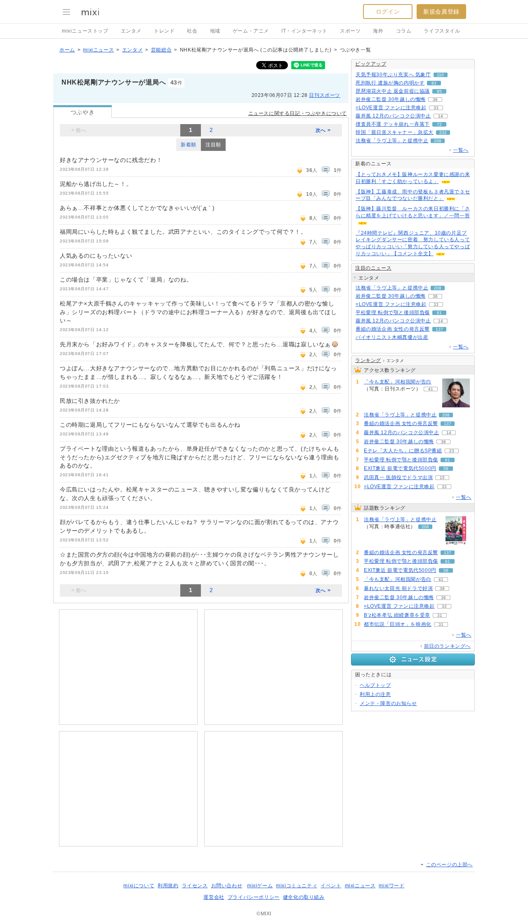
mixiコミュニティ (296, 886)
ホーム (67, 50)
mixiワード (391, 886)
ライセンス (195, 886)
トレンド (164, 31)
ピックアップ (371, 64)
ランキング (368, 360)
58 (445, 468)
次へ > (323, 130)
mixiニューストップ (85, 31)
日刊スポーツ (324, 95)
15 (442, 477)
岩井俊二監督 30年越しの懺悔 (391, 99)
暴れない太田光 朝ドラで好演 (398, 588)
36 (435, 99)
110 (440, 75)
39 (442, 588)
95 (439, 91)
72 (439, 124)
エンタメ (131, 31)
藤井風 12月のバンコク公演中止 (393, 116)
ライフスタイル (442, 31)
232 (443, 132)
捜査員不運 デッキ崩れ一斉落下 (393, 124)
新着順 (188, 145)
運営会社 (213, 897)
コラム (404, 31)
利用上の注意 (375, 694)
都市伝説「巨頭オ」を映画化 (397, 624)
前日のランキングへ (447, 646)
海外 (378, 31)
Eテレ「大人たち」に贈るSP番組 (403, 451)
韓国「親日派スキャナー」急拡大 (395, 132)
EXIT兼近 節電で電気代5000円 (400, 468)
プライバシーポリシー (254, 897)
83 (433, 83)
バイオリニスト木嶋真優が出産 (392, 337)
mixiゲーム (260, 886)
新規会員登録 (441, 11)
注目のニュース (373, 268)
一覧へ (461, 150)
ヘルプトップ (375, 685)
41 (430, 389)
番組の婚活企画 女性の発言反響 (393, 329)
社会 (192, 31)
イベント (331, 886)
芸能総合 (161, 50)
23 (451, 451)
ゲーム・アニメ (251, 31)
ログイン (388, 11)
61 (439, 312)
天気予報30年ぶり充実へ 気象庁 (393, 75)
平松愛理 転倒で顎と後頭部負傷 (393, 312)
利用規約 (168, 886)
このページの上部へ (449, 865)
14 (440, 116)
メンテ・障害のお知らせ (388, 703)
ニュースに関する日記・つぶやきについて (297, 113)
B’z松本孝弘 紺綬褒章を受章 (397, 615)
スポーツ (350, 31)
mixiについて (138, 886)
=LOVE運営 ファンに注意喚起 (391, 108)
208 (437, 141)
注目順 (213, 145)
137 (439, 329)
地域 (215, 31)
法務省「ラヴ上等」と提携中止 (392, 140)
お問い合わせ (227, 886)
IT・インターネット (304, 31)
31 (439, 615)
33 (436, 108)
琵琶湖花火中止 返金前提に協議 (393, 91)
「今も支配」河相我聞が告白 (397, 382)
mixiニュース (98, 50)
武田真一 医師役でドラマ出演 (398, 477)
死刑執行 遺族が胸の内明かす (390, 83)
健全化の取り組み (304, 897)
